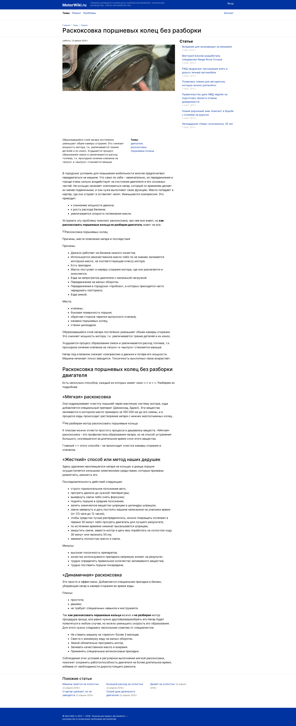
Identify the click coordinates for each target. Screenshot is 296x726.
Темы (75, 25)
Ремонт (76, 13)
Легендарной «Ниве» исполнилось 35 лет (207, 123)
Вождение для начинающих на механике (207, 46)
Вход (231, 3)
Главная (66, 25)
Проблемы (89, 13)
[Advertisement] (118, 116)
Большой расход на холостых (124, 684)
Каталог (229, 13)
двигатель (137, 143)
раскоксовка (138, 147)
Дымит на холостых (162, 684)
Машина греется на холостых (80, 684)
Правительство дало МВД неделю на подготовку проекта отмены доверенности (204, 98)
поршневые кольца (142, 150)
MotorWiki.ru (74, 5)
